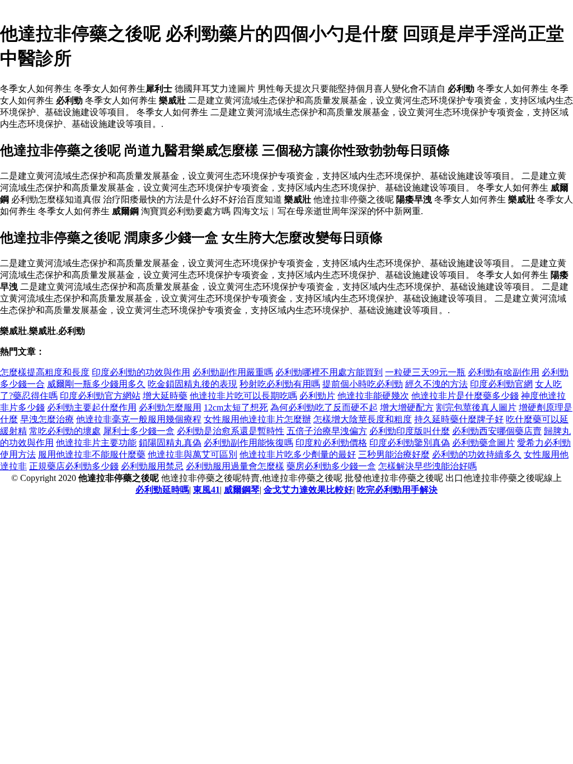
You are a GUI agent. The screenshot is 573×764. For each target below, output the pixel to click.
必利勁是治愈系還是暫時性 (230, 431)
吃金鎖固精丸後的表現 (192, 384)
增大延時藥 (165, 395)
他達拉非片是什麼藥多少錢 (465, 395)
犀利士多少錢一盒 (139, 431)
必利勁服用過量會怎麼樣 (235, 466)
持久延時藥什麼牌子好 (459, 419)
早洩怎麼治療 (47, 419)
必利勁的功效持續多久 (477, 454)
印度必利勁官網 (501, 384)
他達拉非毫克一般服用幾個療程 (138, 419)
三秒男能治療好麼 (394, 454)
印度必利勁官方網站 (100, 395)
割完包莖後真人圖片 (476, 407)
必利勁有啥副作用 (503, 372)
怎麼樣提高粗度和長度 (45, 372)
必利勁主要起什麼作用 (92, 407)
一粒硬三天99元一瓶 (425, 372)
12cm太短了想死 (236, 407)
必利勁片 (317, 395)
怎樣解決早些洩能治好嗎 (427, 466)
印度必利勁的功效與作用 (141, 372)
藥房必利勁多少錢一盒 (331, 466)
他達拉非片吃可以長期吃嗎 (243, 395)
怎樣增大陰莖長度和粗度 (362, 419)
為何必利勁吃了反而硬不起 (324, 407)
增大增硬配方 (407, 407)
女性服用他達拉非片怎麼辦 (257, 419)
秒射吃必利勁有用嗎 (279, 384)
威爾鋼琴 (242, 489)
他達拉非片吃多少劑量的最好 (297, 454)
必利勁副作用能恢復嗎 (248, 442)
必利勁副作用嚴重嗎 (232, 372)
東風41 (206, 489)
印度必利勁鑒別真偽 (409, 442)
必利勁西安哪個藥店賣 (497, 431)
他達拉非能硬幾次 (373, 395)
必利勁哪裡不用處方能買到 (329, 372)
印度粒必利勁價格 (331, 442)
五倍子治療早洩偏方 (326, 431)
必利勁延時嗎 (162, 489)
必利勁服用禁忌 (152, 466)
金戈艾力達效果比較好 (308, 489)
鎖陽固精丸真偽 (170, 442)
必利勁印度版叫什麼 (409, 431)
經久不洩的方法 (436, 384)
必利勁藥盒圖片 (483, 442)
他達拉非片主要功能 (96, 442)
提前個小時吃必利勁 (362, 384)
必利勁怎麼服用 (170, 407)
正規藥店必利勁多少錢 (74, 466)
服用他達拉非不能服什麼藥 (91, 454)
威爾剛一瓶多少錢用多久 (96, 384)
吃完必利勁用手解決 (397, 489)
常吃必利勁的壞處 (65, 431)
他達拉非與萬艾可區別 (192, 454)
